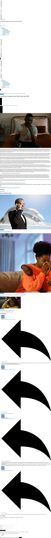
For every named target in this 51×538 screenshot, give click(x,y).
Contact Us (3, 35)
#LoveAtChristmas (6, 33)
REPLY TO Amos (4, 361)
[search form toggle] (0, 58)
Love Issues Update (6, 34)
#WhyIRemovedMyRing (6, 83)
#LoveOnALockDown (6, 31)
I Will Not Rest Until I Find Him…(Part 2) (6, 231)
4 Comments (15, 105)
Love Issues (3, 86)
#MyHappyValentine (6, 32)
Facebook (3, 534)
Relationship (3, 80)
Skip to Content (2, 25)
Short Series (3, 28)
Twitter (2, 535)
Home (2, 27)
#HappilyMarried (5, 30)
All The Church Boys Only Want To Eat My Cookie (7, 310)
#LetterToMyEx (5, 29)
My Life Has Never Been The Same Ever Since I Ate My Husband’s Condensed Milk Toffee (13, 294)
